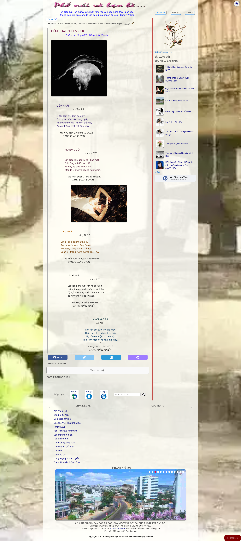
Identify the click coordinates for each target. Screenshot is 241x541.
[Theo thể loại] (74, 394)
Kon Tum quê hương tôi (66, 430)
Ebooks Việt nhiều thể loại (67, 422)
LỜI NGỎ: (51, 20)
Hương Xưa (59, 426)
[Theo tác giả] (89, 394)
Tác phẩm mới (61, 438)
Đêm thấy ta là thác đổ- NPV (178, 111)
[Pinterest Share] (138, 357)
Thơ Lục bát (60, 454)
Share (59, 357)
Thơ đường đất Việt (64, 446)
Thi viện (58, 450)
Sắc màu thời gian (63, 434)
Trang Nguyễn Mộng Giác (67, 462)
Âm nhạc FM (60, 410)
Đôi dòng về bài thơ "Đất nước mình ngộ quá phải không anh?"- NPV (179, 165)
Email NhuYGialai (117, 528)
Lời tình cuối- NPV (173, 122)
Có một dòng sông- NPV (176, 100)
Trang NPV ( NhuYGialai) (176, 143)
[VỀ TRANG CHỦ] (237, 4)
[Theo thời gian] (104, 394)
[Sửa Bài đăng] (132, 23)
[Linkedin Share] (111, 357)
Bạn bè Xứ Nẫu (61, 414)
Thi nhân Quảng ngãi (64, 442)
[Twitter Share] (84, 357)
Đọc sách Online (62, 418)
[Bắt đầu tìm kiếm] (143, 394)
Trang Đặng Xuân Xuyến (66, 458)
